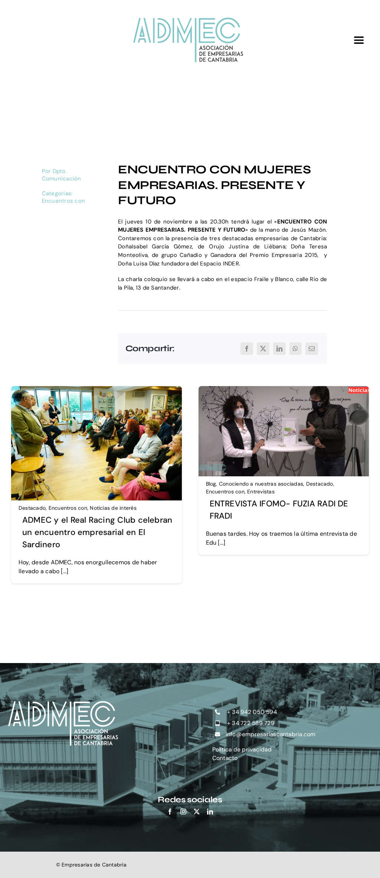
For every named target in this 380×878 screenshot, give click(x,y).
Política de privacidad (242, 749)
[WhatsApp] (295, 348)
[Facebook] (247, 348)
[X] (263, 348)
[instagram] (183, 812)
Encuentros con (63, 201)
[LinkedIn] (279, 348)
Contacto (225, 758)
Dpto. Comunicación (61, 174)
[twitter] (197, 812)
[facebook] (170, 812)
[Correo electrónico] (312, 348)
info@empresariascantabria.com (271, 734)
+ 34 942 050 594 (251, 712)
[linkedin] (210, 812)
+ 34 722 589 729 (250, 723)
